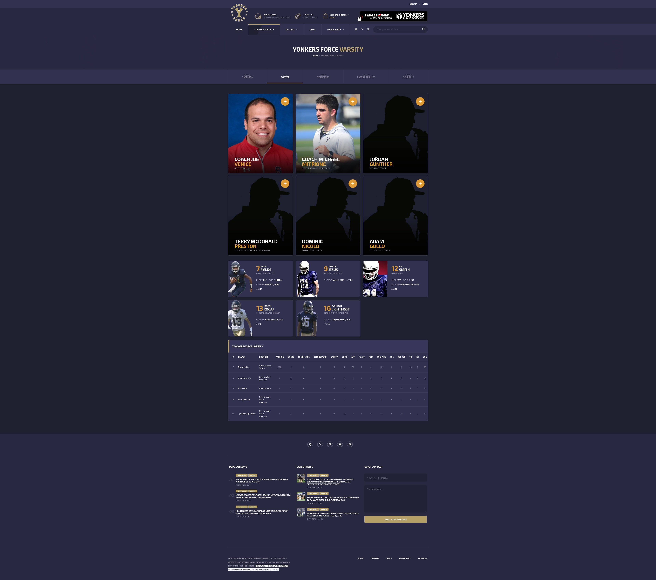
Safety (334, 357)
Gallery (290, 29)
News (313, 29)
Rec (392, 357)
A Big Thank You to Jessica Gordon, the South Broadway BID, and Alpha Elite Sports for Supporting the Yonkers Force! (330, 481)
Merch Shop (334, 29)
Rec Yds (401, 357)
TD (410, 357)
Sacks (291, 357)
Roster (285, 76)
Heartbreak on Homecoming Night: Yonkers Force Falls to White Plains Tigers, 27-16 (262, 512)
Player (241, 357)
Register (413, 4)
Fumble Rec (304, 357)
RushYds (381, 357)
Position (263, 357)
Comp (344, 357)
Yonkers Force (262, 29)
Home (239, 29)
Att (353, 357)
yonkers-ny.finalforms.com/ (277, 18)
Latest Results (366, 76)
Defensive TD (320, 357)
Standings (323, 76)
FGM (371, 357)
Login (425, 4)
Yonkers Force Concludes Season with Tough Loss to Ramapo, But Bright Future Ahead (263, 496)
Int (417, 357)
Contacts (422, 558)
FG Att (362, 357)
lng (425, 357)
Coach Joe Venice (310, 18)
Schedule (408, 76)
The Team (375, 558)
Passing (280, 357)
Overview (247, 76)
